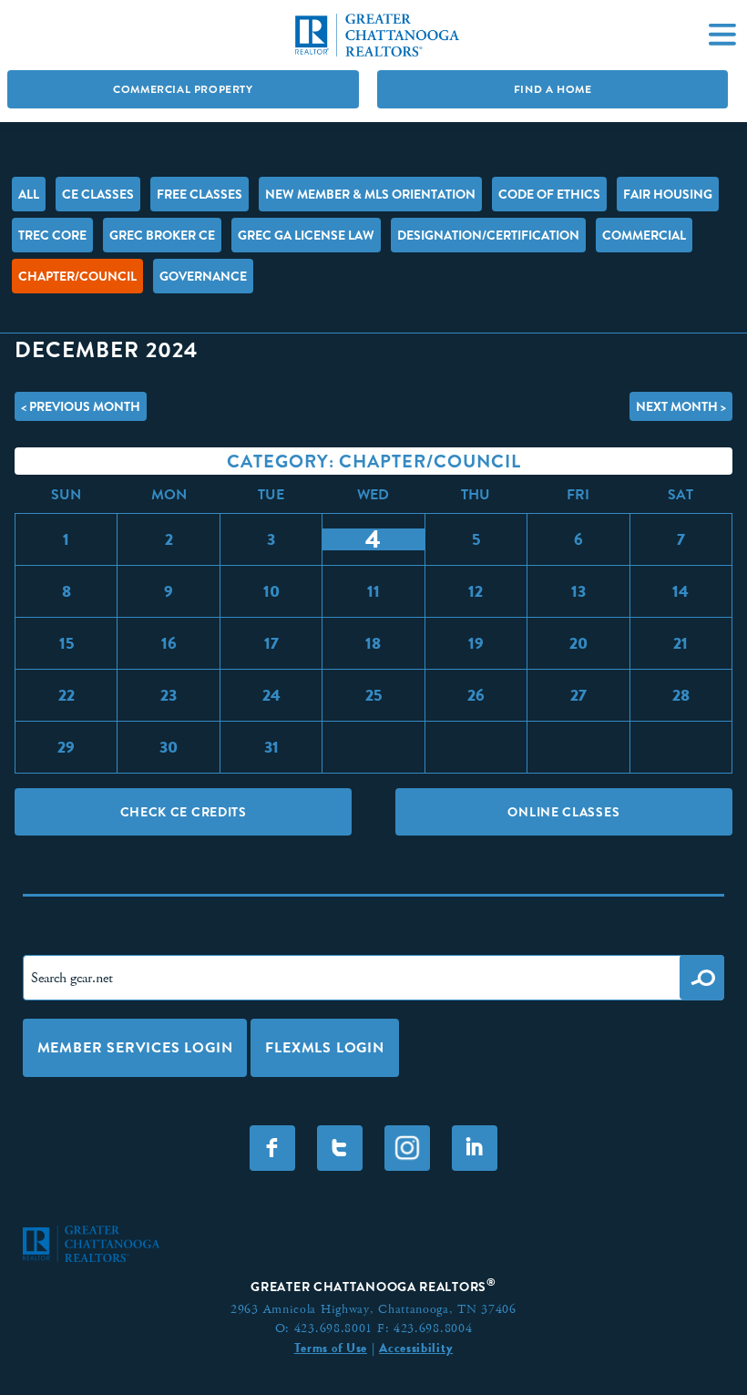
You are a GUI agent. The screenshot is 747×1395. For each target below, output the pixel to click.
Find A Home (553, 89)
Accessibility (416, 1347)
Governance (203, 276)
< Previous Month (80, 406)
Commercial (644, 235)
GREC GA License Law (306, 235)
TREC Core (52, 235)
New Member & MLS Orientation (370, 194)
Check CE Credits (183, 812)
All (28, 194)
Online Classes (563, 812)
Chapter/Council (77, 276)
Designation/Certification (488, 235)
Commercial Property (182, 89)
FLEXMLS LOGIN (324, 1047)
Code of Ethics (549, 194)
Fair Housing (667, 194)
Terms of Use (330, 1347)
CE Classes (98, 194)
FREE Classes (199, 194)
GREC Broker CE (162, 235)
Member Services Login (135, 1047)
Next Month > (681, 406)
